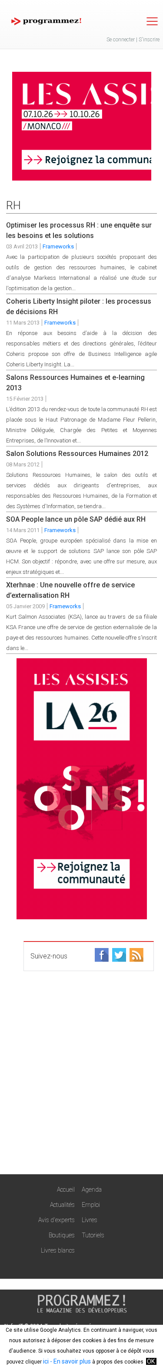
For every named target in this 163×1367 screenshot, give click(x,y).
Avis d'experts (56, 1219)
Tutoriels (93, 1235)
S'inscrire (149, 40)
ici (46, 1361)
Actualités (62, 1204)
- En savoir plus (70, 1361)
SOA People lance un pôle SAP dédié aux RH (76, 519)
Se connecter (120, 40)
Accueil (66, 1189)
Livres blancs (58, 1250)
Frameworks (58, 246)
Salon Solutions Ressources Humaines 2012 (77, 453)
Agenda (92, 1189)
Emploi (91, 1204)
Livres (89, 1219)
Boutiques (62, 1235)
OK (151, 1361)
